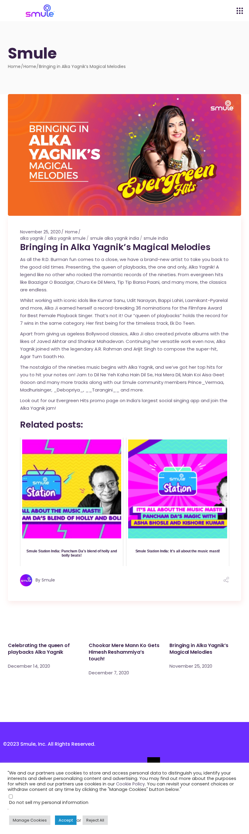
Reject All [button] (95, 820)
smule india (156, 238)
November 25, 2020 (40, 232)
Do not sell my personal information (48, 802)
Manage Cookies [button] (30, 820)
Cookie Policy (130, 784)
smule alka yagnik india (114, 238)
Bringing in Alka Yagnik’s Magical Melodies (198, 649)
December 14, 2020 (29, 666)
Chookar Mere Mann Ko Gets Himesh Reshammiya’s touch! (124, 652)
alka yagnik (31, 238)
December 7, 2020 (109, 673)
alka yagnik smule (67, 238)
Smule (48, 580)
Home (29, 66)
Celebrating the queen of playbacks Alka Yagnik (39, 649)
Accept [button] (66, 820)
